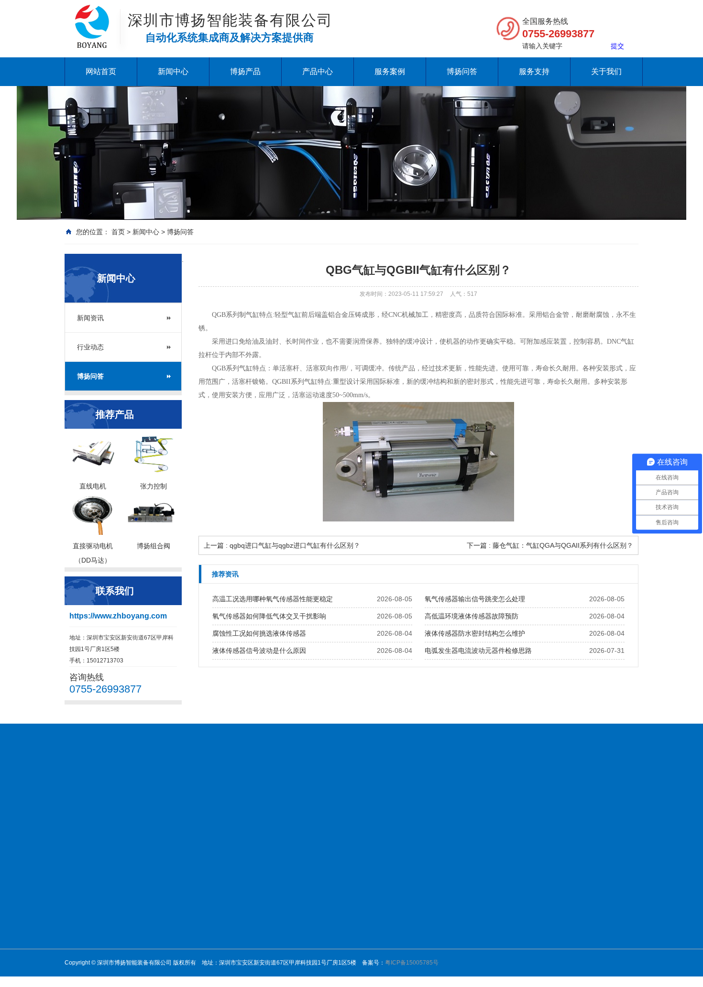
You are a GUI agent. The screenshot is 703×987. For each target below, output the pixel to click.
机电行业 (463, 869)
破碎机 (296, 792)
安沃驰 (393, 906)
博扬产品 (245, 71)
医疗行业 (463, 906)
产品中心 (317, 71)
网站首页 (101, 71)
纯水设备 (120, 792)
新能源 (460, 881)
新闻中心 (173, 71)
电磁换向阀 (332, 893)
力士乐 (393, 918)
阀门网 (153, 792)
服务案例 (389, 71)
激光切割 (463, 918)
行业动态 (90, 347)
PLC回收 (548, 792)
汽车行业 (463, 956)
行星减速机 (332, 869)
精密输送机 (332, 943)
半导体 (460, 931)
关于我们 (606, 71)
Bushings (510, 792)
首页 (118, 232)
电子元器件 (466, 893)
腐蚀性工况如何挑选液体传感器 (259, 633)
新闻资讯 (90, 318)
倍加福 (393, 881)
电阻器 (581, 792)
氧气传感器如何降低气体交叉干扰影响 (269, 616)
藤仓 (390, 893)
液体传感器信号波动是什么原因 (259, 650)
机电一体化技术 (198, 792)
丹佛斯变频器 (255, 792)
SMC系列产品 (336, 956)
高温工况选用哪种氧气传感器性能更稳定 (272, 599)
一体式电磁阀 (335, 881)
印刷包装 (463, 943)
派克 (390, 956)
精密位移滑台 (335, 931)
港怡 (607, 792)
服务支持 (534, 71)
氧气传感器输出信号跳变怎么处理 (475, 599)
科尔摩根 (396, 931)
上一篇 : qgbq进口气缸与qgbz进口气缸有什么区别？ (282, 545)
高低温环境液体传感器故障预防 (471, 616)
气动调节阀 (332, 918)
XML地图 (109, 804)
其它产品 (396, 980)
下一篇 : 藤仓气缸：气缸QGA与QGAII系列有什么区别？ (550, 545)
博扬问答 (462, 71)
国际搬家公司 (412, 792)
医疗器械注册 (337, 792)
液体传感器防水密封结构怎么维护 (475, 633)
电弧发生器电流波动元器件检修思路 (478, 650)
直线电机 (396, 869)
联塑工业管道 (464, 792)
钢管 (374, 792)
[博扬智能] (92, 14)
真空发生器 (332, 906)
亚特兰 (393, 943)
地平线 (76, 804)
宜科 (390, 968)
